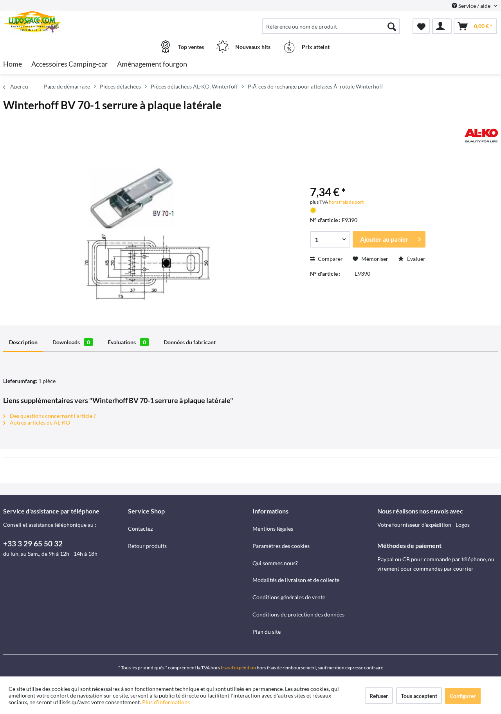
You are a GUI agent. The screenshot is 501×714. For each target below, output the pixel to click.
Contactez (140, 528)
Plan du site (266, 631)
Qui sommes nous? (275, 563)
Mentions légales (272, 528)
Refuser (378, 695)
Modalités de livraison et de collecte (295, 580)
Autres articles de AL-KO (39, 422)
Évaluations (127, 342)
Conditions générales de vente (288, 597)
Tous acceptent (419, 695)
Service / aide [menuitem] (474, 5)
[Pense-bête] (421, 26)
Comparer (330, 258)
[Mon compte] (442, 26)
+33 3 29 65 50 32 (33, 543)
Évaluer (415, 258)
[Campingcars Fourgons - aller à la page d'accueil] (64, 22)
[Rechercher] (392, 26)
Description (23, 342)
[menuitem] (331, 26)
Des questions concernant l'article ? (52, 415)
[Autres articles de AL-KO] (481, 135)
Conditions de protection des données (298, 614)
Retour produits (147, 545)
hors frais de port (346, 202)
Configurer (463, 695)
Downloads (71, 342)
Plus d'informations (166, 702)
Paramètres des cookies (281, 545)
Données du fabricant (190, 342)
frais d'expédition (238, 668)
